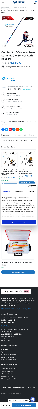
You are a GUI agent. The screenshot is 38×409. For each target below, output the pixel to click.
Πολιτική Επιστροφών (8, 376)
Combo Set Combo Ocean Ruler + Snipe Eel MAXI (16, 262)
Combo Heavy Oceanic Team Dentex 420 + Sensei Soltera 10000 (26, 171)
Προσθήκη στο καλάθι (25, 405)
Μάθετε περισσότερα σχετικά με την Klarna (16, 309)
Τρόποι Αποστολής (7, 371)
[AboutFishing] (19, 2)
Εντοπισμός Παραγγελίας (9, 354)
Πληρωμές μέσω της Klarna (9, 379)
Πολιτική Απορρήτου (7, 357)
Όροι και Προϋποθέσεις (8, 359)
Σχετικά (3, 352)
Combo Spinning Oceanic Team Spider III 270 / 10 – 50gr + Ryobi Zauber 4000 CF (9, 172)
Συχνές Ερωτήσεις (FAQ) (9, 368)
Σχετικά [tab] (31, 191)
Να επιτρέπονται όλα (19, 223)
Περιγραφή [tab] (5, 135)
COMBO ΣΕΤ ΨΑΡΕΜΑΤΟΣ (18, 7)
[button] (5, 46)
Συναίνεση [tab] (6, 191)
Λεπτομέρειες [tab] (19, 191)
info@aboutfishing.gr (8, 326)
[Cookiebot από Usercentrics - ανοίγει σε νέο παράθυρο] (28, 186)
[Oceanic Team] (8, 79)
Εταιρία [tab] (31, 135)
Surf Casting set (5, 8)
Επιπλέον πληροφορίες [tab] (19, 135)
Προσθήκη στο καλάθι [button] (25, 183)
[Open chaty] (32, 399)
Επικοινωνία (5, 349)
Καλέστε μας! (27, 89)
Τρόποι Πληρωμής (6, 373)
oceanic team (29, 122)
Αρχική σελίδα (5, 7)
